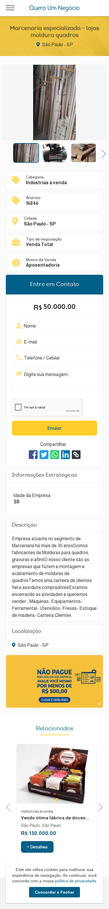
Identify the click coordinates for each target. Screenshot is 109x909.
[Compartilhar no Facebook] (33, 454)
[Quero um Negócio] (54, 8)
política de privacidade (75, 881)
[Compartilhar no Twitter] (44, 454)
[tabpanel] (54, 774)
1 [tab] (54, 799)
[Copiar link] (76, 454)
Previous (7, 153)
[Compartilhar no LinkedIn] (65, 454)
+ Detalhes (35, 847)
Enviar (54, 428)
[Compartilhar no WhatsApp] (54, 454)
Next (102, 153)
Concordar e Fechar (54, 892)
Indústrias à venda (35, 811)
